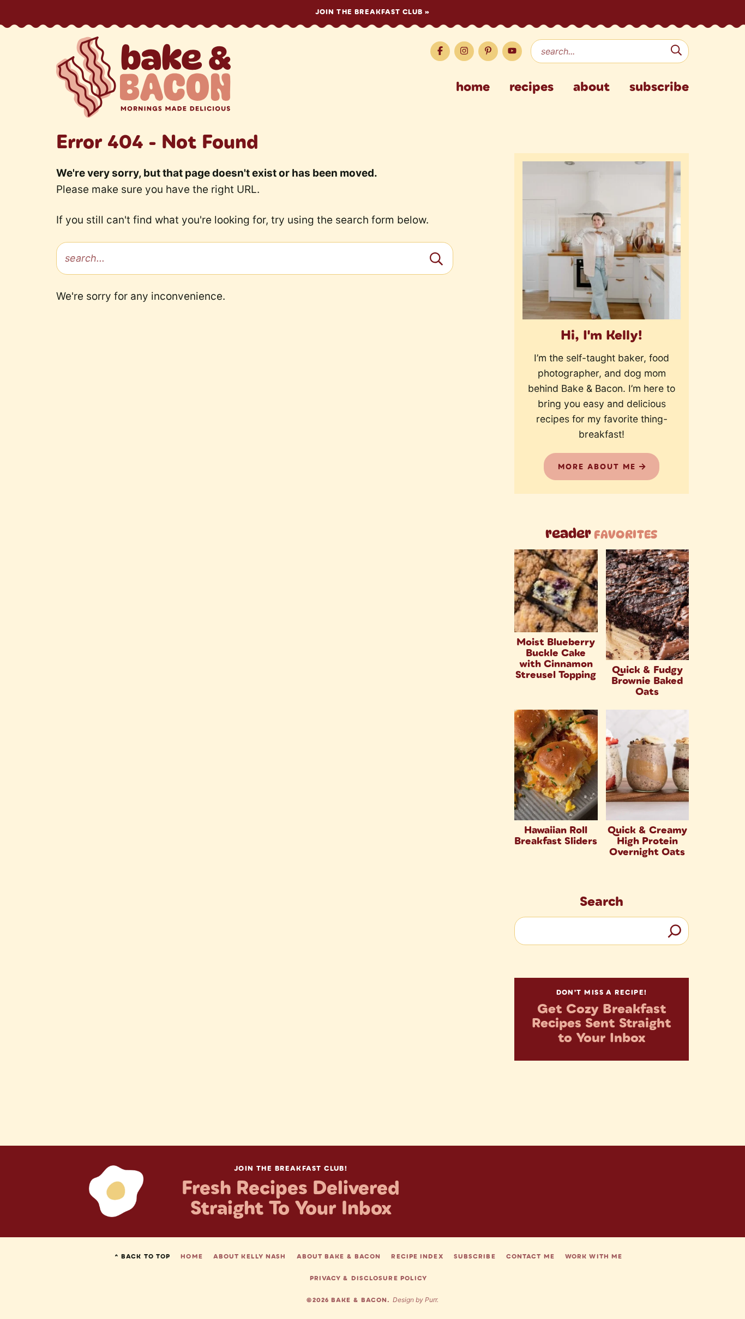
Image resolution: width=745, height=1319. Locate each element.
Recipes (531, 86)
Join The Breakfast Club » (372, 11)
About (591, 86)
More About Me (598, 466)
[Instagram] (464, 51)
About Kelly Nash (249, 1256)
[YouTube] (512, 51)
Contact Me (530, 1256)
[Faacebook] (440, 51)
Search (601, 901)
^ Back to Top (142, 1256)
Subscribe (659, 86)
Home (473, 86)
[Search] (674, 931)
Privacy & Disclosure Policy (369, 1278)
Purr (431, 1300)
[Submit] (676, 52)
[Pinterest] (488, 51)
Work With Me (593, 1256)
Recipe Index (417, 1256)
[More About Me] (601, 240)
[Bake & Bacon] (143, 77)
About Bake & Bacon (339, 1256)
